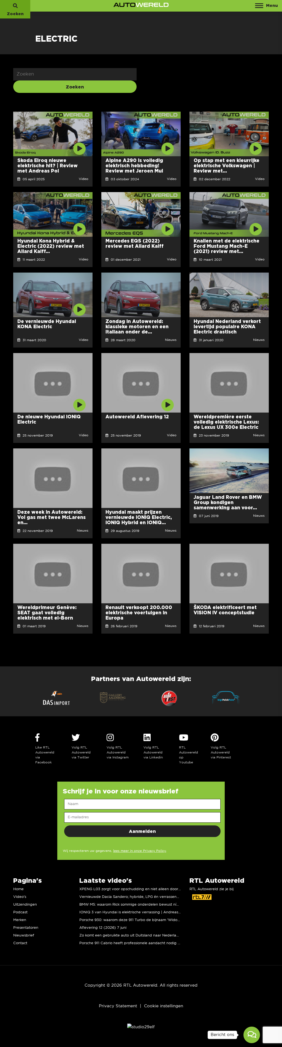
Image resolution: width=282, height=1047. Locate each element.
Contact (20, 943)
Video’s (19, 896)
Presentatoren (25, 927)
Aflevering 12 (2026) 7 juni (102, 927)
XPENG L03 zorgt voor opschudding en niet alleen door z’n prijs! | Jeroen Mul (147, 889)
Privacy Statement (118, 1006)
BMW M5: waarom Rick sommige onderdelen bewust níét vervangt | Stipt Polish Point (154, 904)
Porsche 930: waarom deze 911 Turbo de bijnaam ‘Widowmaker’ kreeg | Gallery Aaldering (158, 920)
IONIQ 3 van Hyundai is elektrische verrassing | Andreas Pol (132, 912)
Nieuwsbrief (23, 935)
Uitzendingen (25, 904)
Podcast (20, 912)
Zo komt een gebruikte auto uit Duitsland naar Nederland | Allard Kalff (141, 935)
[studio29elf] (141, 1027)
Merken (19, 920)
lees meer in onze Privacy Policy (139, 850)
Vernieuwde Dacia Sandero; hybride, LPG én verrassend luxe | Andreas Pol (145, 896)
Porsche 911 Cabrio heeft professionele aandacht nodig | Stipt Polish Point (144, 943)
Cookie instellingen (163, 1006)
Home (18, 889)
